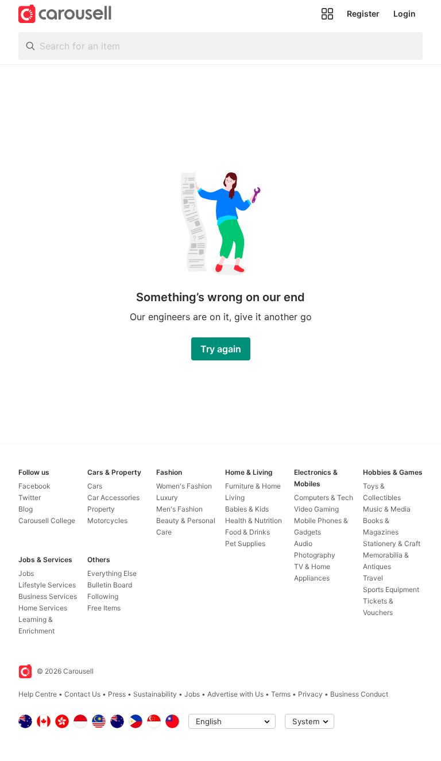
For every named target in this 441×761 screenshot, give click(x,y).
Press (117, 694)
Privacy (310, 694)
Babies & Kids (247, 509)
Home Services (42, 608)
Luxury (167, 497)
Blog (25, 509)
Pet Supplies (245, 543)
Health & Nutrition (253, 520)
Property (101, 509)
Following (102, 596)
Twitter (29, 497)
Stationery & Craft (391, 543)
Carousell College (46, 520)
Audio (303, 543)
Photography (314, 555)
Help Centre (37, 694)
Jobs (26, 573)
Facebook (34, 486)
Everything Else (112, 573)
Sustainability (155, 694)
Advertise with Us (235, 694)
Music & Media (387, 509)
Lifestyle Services (47, 585)
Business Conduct (359, 694)
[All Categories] (327, 14)
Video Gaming (316, 509)
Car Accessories (113, 497)
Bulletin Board (109, 585)
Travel (373, 578)
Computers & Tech (323, 497)
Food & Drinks (247, 532)
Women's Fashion (184, 486)
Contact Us (82, 694)
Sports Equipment (391, 589)
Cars (94, 486)
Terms (281, 694)
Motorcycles (107, 520)
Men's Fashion (179, 509)
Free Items (104, 608)
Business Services (47, 596)
